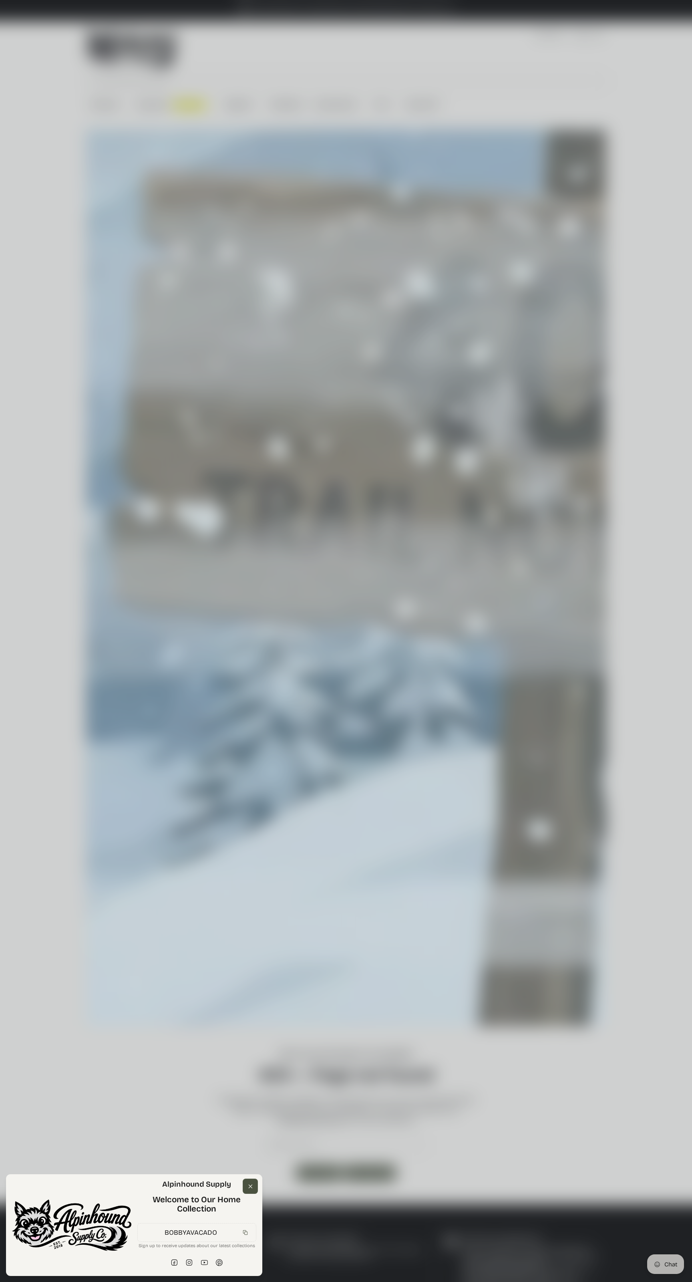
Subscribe (239, 1261)
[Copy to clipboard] (245, 1219)
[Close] (250, 1145)
